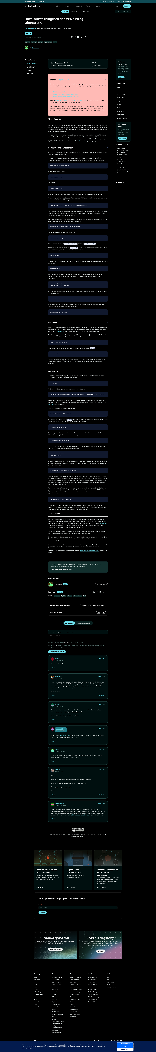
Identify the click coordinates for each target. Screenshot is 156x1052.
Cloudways (55, 1030)
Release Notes (74, 1011)
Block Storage (56, 1011)
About (35, 977)
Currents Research (75, 987)
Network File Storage (57, 1014)
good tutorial (60, 331)
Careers (111, 1)
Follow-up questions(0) (84, 623)
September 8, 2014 (60, 751)
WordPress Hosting (93, 997)
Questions (74, 11)
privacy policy (62, 1045)
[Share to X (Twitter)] (72, 37)
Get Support (118, 1)
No (103, 612)
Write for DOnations (75, 984)
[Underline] (53, 632)
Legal (35, 999)
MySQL (119, 104)
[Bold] (50, 632)
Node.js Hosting (92, 992)
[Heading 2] (63, 632)
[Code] (75, 632)
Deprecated (59, 79)
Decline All (125, 1046)
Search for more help (98, 605)
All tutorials (120, 114)
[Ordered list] (69, 632)
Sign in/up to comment (57, 652)
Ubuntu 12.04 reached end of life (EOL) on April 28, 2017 (70, 100)
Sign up (126, 6)
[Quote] (70, 632)
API (53, 1016)
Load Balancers (56, 1004)
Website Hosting (92, 984)
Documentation (74, 1009)
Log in (117, 6)
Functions (54, 999)
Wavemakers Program (76, 992)
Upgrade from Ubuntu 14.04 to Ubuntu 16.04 (65, 94)
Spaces (54, 1009)
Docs (106, 1)
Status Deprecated (32, 63)
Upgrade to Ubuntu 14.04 (60, 91)
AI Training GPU (92, 977)
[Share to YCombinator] (82, 37)
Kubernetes (120, 111)
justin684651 (59, 729)
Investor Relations (38, 1006)
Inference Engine (56, 984)
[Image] (58, 632)
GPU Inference (92, 979)
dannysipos (35, 48)
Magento (51, 404)
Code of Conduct (75, 1014)
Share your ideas (111, 987)
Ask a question (85, 605)
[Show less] (104, 658)
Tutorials (65, 11)
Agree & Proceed (125, 1043)
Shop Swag (73, 1016)
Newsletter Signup (75, 999)
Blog (102, 1)
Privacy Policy (37, 1002)
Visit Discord (122, 138)
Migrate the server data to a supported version (66, 96)
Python (119, 101)
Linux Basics (121, 94)
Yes (99, 612)
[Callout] (72, 632)
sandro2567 (58, 769)
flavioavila (57, 658)
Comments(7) (69, 623)
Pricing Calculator (75, 1006)
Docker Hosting (92, 989)
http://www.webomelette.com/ (89, 550)
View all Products (56, 1032)
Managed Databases (57, 1006)
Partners (36, 989)
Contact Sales (127, 1)
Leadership (37, 979)
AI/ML (119, 87)
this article (82, 141)
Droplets (54, 994)
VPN (89, 987)
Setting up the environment (60, 147)
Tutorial (28, 33)
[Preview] (104, 632)
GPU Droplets (55, 979)
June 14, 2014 (59, 706)
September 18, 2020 (60, 805)
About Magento (54, 119)
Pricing (72, 1004)
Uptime (54, 1019)
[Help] (106, 632)
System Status (110, 984)
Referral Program (38, 992)
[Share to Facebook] (75, 37)
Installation (30, 73)
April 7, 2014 (58, 678)
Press (35, 997)
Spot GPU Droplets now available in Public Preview (39, 1)
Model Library (55, 992)
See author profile (101, 584)
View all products (55, 949)
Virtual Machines (92, 999)
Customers (36, 987)
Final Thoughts (54, 513)
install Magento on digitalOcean (79, 815)
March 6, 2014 (59, 660)
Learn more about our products (61, 569)
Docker (119, 108)
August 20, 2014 (60, 731)
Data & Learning (56, 987)
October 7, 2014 (59, 771)
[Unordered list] (67, 632)
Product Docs (85, 11)
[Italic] (51, 632)
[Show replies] (104, 695)
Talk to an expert (122, 118)
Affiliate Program (38, 994)
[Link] (57, 632)
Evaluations (55, 989)
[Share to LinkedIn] (78, 37)
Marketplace (73, 1002)
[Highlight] (60, 632)
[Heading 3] (65, 632)
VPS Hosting (91, 982)
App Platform (55, 1002)
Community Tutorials (75, 977)
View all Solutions (93, 1002)
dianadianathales (59, 803)
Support (109, 977)
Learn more (70, 887)
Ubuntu (119, 91)
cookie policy (99, 1046)
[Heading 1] (62, 632)
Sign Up (38, 887)
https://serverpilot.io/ (65, 735)
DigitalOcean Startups (76, 989)
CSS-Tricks (73, 982)
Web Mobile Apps (93, 994)
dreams (57, 749)
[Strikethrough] (55, 632)
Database (29, 70)
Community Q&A (74, 979)
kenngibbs (57, 704)
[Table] (74, 632)
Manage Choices (125, 1049)
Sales (108, 979)
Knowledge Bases (57, 977)
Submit (42, 912)
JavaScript (120, 97)
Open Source (73, 997)
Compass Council (74, 994)
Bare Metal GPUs (56, 982)
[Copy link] (85, 37)
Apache (33, 28)
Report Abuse (110, 982)
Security (36, 1004)
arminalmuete (58, 676)
